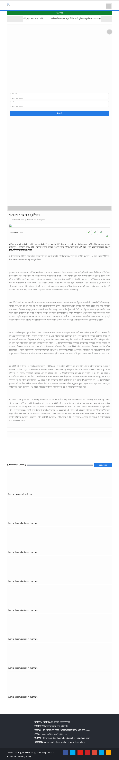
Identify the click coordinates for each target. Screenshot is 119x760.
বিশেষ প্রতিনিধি (41, 220)
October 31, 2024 (18, 220)
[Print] (107, 236)
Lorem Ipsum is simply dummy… (23, 523)
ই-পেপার (59, 13)
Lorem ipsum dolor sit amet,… (22, 494)
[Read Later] (101, 232)
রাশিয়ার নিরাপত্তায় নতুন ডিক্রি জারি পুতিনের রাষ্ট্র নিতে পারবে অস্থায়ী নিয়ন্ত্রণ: (74, 18)
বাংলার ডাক (41, 752)
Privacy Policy (24, 756)
